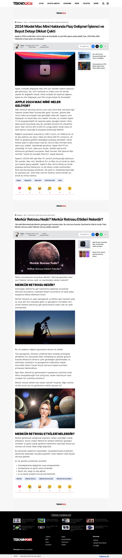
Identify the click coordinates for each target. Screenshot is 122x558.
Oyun (47, 542)
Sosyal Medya (66, 539)
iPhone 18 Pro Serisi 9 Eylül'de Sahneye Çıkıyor (98, 254)
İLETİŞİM (96, 546)
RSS (16, 556)
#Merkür (19, 479)
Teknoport (19, 22)
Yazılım (63, 545)
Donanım (48, 545)
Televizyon (65, 542)
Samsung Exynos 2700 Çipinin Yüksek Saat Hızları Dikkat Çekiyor (99, 66)
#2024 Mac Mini (50, 180)
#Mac (60, 180)
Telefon (48, 537)
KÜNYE (95, 540)
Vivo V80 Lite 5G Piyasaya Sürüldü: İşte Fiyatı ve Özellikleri (99, 56)
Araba (63, 537)
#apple (19, 180)
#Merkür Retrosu (30, 479)
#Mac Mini (38, 180)
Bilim (25, 215)
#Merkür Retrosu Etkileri (64, 479)
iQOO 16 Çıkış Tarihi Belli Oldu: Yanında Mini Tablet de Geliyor (99, 244)
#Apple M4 (27, 180)
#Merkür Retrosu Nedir (46, 479)
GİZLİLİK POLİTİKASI (99, 543)
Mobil (25, 22)
